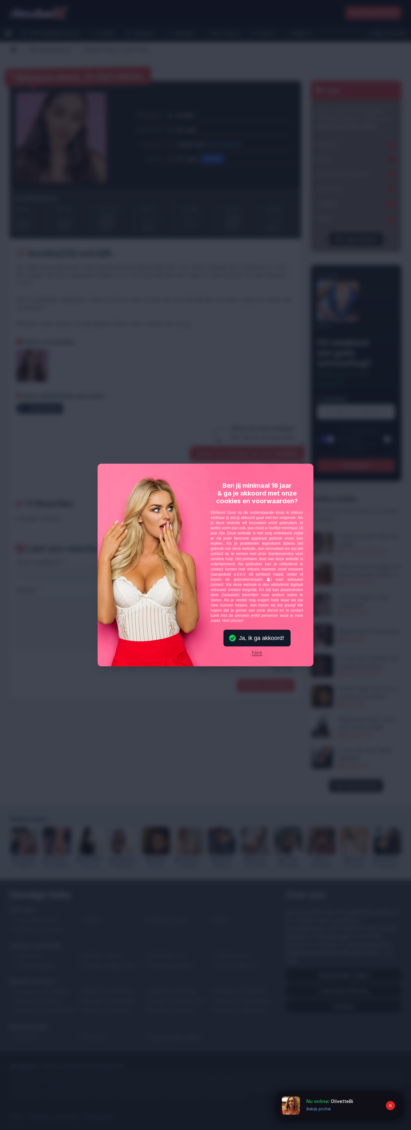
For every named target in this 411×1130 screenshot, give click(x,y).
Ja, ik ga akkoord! (261, 638)
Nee (257, 653)
